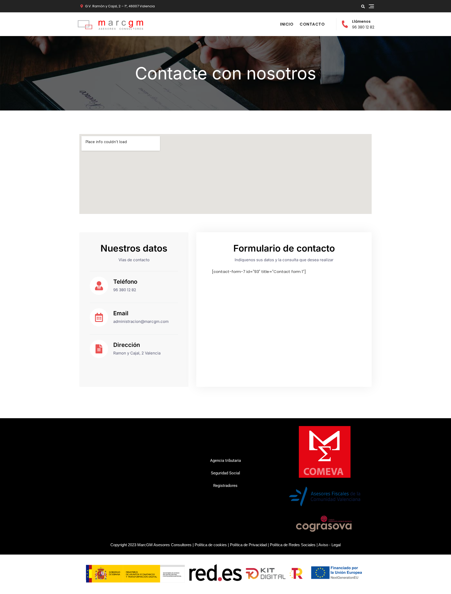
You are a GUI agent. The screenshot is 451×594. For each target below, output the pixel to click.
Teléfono (125, 281)
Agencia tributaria (225, 460)
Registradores (225, 485)
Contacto (312, 24)
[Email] (99, 317)
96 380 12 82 (363, 24)
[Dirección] (99, 349)
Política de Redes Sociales (293, 545)
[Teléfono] (99, 286)
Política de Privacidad (248, 545)
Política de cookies (211, 545)
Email (120, 313)
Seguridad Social (225, 473)
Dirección (126, 344)
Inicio (286, 24)
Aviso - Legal (329, 545)
